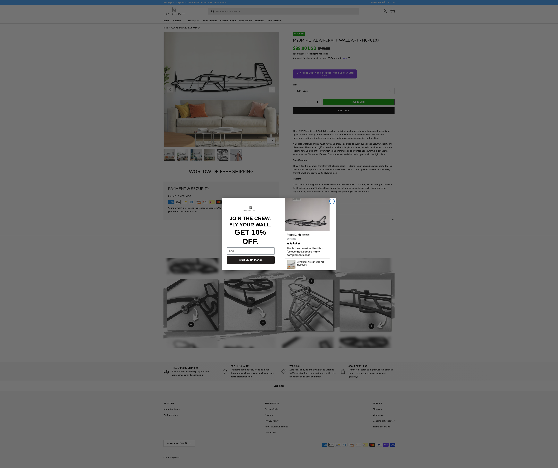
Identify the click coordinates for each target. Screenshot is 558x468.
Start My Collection (251, 260)
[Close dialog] (332, 201)
